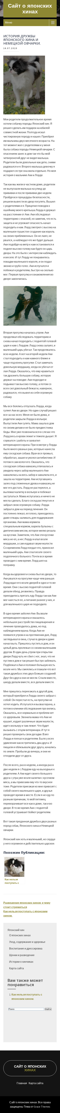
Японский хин (16, 930)
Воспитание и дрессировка (25, 948)
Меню (8, 22)
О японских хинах (20, 935)
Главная (22, 1083)
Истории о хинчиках (21, 961)
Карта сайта (16, 968)
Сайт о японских (30, 1068)
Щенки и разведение (21, 955)
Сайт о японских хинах (30, 9)
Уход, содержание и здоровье (27, 942)
